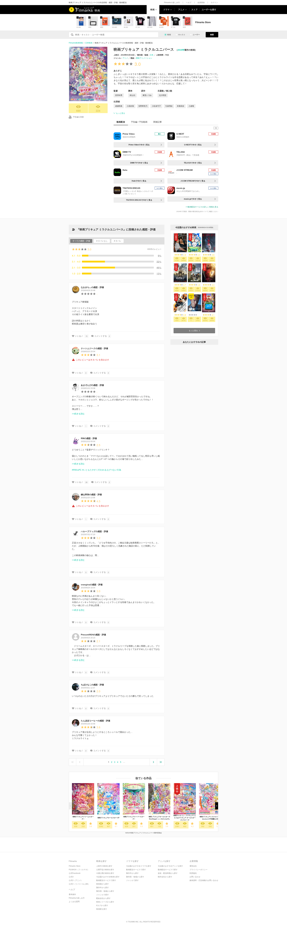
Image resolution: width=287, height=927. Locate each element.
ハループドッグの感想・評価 (94, 531)
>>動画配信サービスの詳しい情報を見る (202, 207)
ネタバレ (117, 241)
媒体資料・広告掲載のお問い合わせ (204, 880)
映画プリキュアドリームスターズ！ (83, 818)
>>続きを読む (78, 413)
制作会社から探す (165, 877)
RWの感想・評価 (89, 438)
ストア (194, 9)
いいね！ (79, 336)
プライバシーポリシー (198, 870)
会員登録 (201, 2)
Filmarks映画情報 (76, 43)
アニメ (181, 9)
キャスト (181, 35)
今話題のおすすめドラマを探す (138, 866)
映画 (152, 9)
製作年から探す (102, 888)
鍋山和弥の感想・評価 (91, 494)
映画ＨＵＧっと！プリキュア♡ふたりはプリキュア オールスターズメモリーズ (185, 818)
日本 (151, 55)
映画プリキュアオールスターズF (108, 818)
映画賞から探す (102, 884)
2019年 (181, 50)
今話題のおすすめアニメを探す (170, 866)
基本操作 (72, 894)
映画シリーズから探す (105, 902)
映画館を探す (101, 909)
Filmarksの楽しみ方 (172, 2)
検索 (212, 35)
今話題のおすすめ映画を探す (108, 877)
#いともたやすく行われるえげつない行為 (101, 470)
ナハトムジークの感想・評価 (94, 348)
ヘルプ (188, 2)
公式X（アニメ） (76, 880)
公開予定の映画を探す (105, 870)
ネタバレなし (102, 241)
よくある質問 (74, 902)
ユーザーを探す (209, 9)
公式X (71, 877)
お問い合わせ (195, 877)
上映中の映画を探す (104, 866)
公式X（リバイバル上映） (79, 884)
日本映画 (88, 43)
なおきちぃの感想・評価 (92, 287)
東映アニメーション (144, 58)
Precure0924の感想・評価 (93, 634)
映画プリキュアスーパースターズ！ (133, 818)
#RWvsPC (76, 470)
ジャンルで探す (102, 895)
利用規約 (193, 873)
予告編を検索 (78, 117)
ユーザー (196, 35)
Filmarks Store (74, 866)
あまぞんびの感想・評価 (92, 385)
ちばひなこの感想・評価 (92, 684)
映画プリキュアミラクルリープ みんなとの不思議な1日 (210, 818)
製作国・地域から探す (105, 891)
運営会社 (193, 866)
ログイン (214, 2)
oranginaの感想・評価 (92, 584)
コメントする (100, 336)
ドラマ (166, 9)
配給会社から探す (103, 898)
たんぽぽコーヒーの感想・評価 (95, 720)
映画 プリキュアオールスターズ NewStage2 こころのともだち (159, 818)
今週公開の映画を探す (105, 873)
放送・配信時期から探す (168, 873)
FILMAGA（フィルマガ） (79, 870)
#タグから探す (102, 905)
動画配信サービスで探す (106, 880)
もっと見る (120, 113)
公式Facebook (74, 873)
